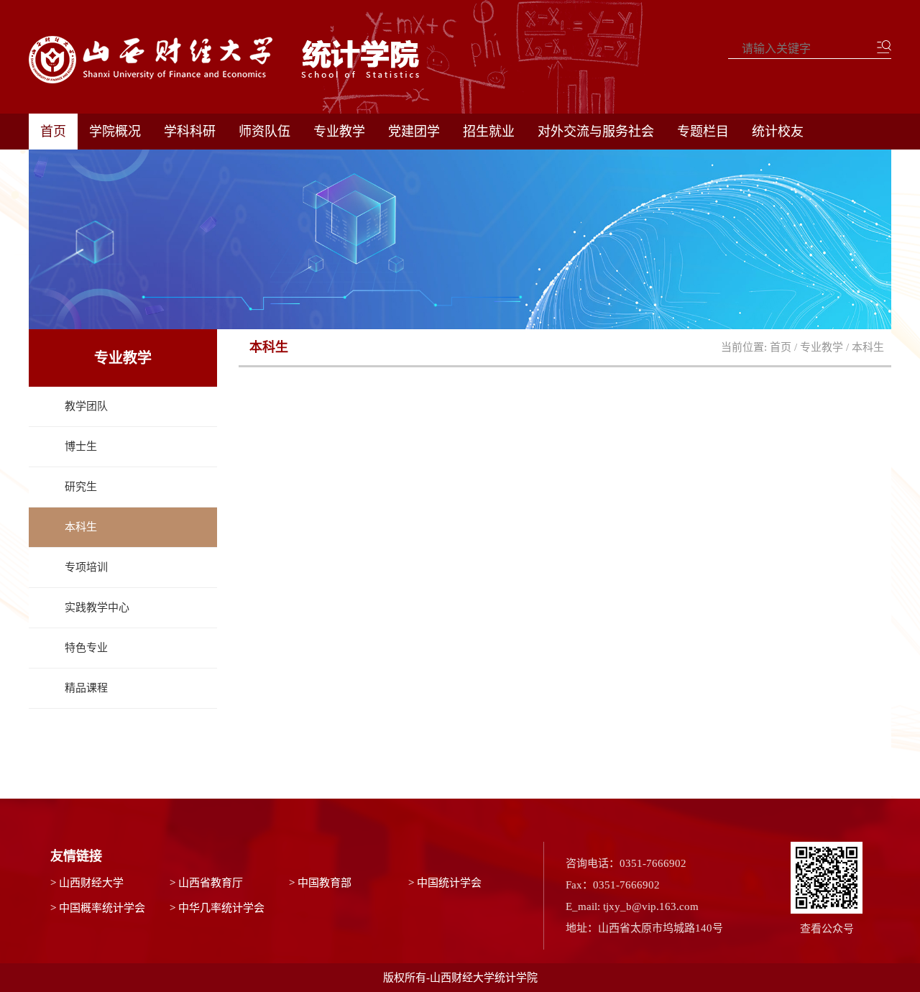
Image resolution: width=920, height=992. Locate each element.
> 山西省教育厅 (206, 882)
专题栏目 (703, 131)
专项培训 (86, 567)
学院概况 (115, 131)
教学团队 (86, 406)
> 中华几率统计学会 (217, 908)
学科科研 (190, 131)
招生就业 (489, 131)
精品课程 (86, 688)
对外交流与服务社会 (596, 131)
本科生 (81, 527)
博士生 (81, 446)
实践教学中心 (97, 607)
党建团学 (414, 131)
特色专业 (86, 647)
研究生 (81, 486)
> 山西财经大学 (87, 882)
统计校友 (778, 131)
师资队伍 (264, 131)
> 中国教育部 (320, 882)
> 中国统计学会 (445, 882)
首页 (53, 131)
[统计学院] (237, 59)
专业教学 (339, 131)
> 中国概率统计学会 (97, 908)
